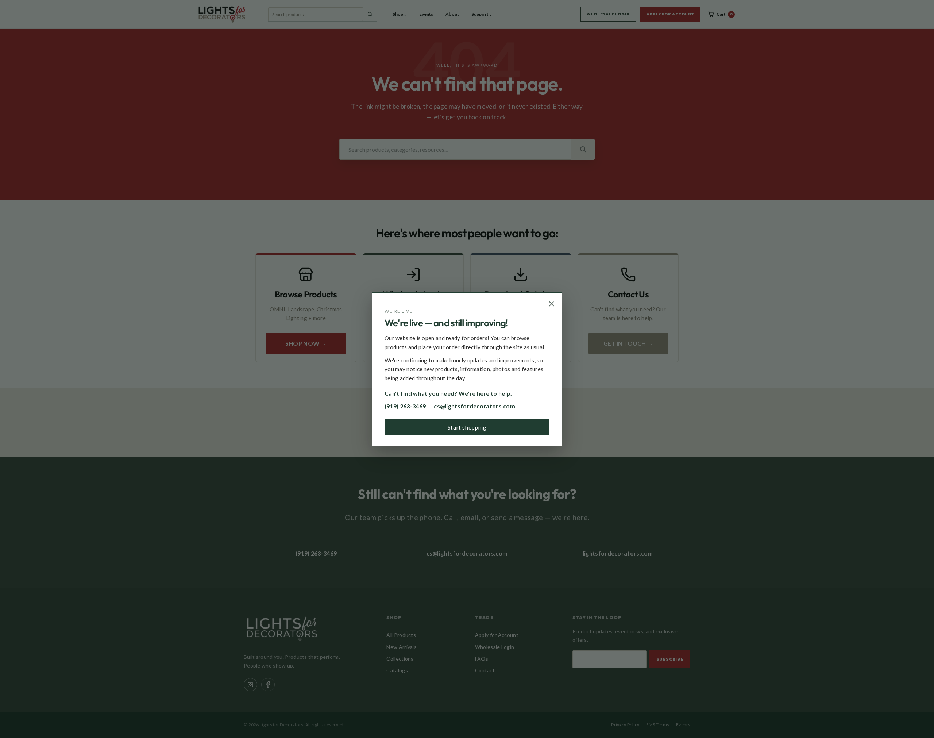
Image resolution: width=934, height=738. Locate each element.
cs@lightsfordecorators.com (474, 406)
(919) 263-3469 (405, 406)
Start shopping (467, 427)
